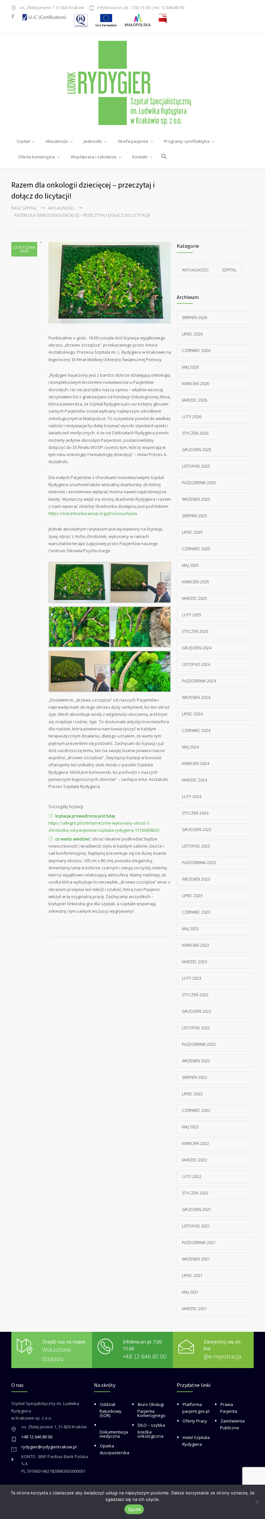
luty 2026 (191, 416)
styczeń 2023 (195, 995)
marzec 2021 (194, 1308)
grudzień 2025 (196, 449)
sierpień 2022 (194, 1077)
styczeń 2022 (195, 1193)
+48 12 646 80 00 (144, 1356)
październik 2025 (199, 482)
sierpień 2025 (194, 516)
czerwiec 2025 (196, 549)
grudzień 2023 (196, 829)
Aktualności (61, 208)
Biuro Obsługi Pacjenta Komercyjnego (151, 1410)
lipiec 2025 (192, 532)
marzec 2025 (194, 598)
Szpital (229, 270)
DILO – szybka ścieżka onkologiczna (151, 1430)
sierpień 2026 (194, 317)
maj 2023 (190, 928)
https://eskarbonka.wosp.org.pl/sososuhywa (93, 513)
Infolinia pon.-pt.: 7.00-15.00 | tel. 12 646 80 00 (140, 8)
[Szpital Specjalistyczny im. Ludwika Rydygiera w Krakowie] (132, 83)
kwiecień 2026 (195, 383)
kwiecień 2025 (195, 582)
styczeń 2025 (195, 631)
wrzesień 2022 (196, 1061)
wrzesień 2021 (196, 1259)
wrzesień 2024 (196, 697)
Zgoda (134, 1509)
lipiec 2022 (192, 1094)
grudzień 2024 (196, 648)
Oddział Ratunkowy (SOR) (111, 1410)
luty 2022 (191, 1176)
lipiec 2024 (192, 714)
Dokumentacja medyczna (114, 1434)
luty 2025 (191, 615)
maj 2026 (190, 367)
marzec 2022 (194, 1160)
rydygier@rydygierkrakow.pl (49, 1447)
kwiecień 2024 (195, 763)
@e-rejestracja (222, 1356)
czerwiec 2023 (196, 912)
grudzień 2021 (196, 1209)
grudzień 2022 (196, 1011)
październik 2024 (199, 681)
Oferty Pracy (195, 1421)
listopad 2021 (196, 1226)
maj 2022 (190, 1127)
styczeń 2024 (195, 813)
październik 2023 (199, 862)
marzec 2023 (194, 962)
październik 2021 (199, 1242)
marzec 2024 (194, 780)
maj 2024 (190, 747)
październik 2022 (199, 1044)
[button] (164, 153)
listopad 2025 (196, 466)
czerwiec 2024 (196, 730)
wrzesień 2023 (196, 879)
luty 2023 (191, 978)
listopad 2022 (196, 1028)
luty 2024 (191, 796)
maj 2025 (190, 565)
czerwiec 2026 (196, 350)
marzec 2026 (194, 400)
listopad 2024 (196, 664)
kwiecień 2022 (195, 1143)
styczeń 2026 (195, 433)
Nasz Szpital (24, 208)
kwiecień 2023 (195, 945)
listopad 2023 (196, 846)
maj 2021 (190, 1292)
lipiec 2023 (192, 895)
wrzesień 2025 (196, 499)
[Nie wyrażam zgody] (257, 1502)
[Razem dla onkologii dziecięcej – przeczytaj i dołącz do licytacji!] (109, 283)
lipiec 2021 (192, 1275)
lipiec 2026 (192, 334)
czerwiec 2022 (196, 1110)
